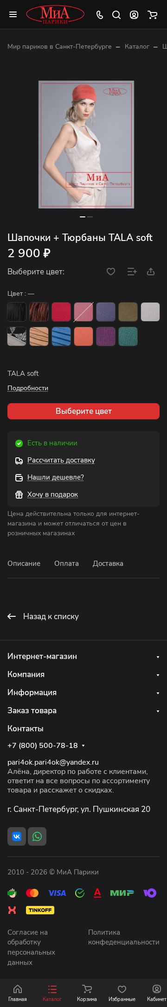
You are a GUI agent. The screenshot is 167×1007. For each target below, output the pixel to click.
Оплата (66, 563)
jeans (61, 336)
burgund (39, 312)
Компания (26, 674)
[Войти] (134, 14)
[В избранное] (111, 271)
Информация (32, 692)
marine (105, 312)
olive (128, 312)
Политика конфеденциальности (124, 937)
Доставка (108, 563)
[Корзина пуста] (152, 14)
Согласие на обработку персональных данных (31, 948)
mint (128, 336)
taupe (39, 336)
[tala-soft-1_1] (86, 145)
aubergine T (105, 336)
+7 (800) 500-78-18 (42, 745)
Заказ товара (32, 710)
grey (16, 336)
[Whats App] (37, 836)
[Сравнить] (132, 271)
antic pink (83, 312)
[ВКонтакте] (16, 836)
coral (83, 336)
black (16, 312)
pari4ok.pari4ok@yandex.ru (53, 762)
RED (61, 312)
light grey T (150, 312)
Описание (23, 563)
